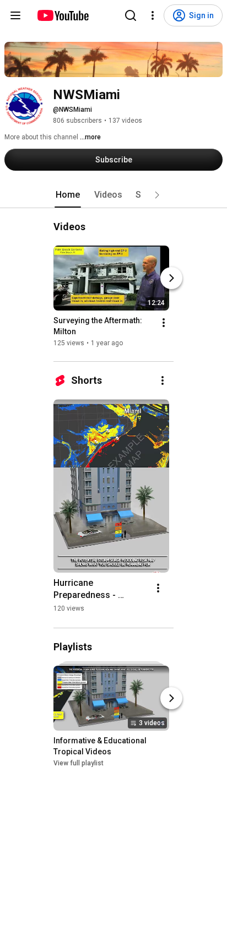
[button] (157, 195)
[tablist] (113, 195)
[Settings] (152, 15)
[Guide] (15, 15)
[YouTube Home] (62, 15)
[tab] (68, 195)
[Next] (171, 278)
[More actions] (164, 323)
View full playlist (78, 763)
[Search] (130, 15)
